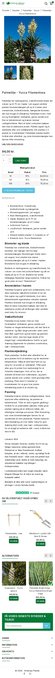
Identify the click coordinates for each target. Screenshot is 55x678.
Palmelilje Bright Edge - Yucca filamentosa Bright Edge (40, 591)
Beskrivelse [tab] (8, 198)
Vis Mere (14, 541)
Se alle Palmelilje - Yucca (19, 190)
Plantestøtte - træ (13, 533)
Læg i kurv (20, 161)
